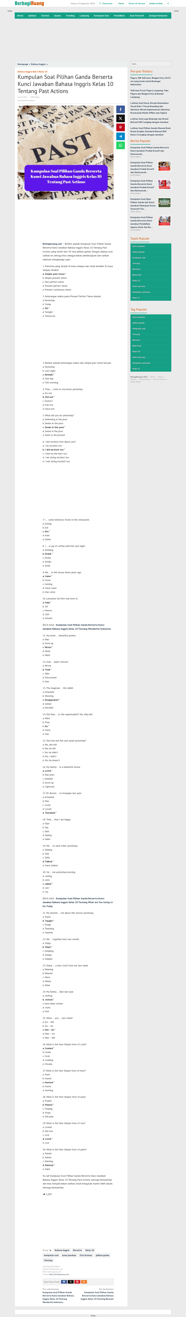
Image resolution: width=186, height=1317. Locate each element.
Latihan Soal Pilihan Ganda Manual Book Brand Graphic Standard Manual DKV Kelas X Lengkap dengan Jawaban (150, 131)
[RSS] (84, 1282)
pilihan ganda (102, 1255)
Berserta (77, 1250)
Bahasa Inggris (62, 1250)
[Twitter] (71, 1282)
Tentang (48, 1260)
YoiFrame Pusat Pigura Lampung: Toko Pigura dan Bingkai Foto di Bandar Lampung (149, 93)
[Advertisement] (93, 39)
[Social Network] (168, 3)
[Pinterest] (77, 1282)
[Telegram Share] (120, 136)
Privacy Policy (144, 379)
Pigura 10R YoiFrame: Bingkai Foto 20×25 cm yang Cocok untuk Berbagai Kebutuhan (150, 81)
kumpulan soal (51, 1255)
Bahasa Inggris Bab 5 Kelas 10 (32, 71)
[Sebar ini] (120, 109)
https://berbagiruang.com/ (59, 1274)
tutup (9, 11)
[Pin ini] (120, 127)
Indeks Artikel (135, 382)
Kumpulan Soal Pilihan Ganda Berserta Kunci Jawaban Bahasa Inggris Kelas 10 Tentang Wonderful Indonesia (58, 1295)
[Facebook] (64, 1282)
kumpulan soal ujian (141, 292)
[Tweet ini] (120, 118)
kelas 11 (136, 297)
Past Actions (86, 1255)
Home (152, 377)
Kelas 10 (90, 1250)
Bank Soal (136, 275)
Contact (133, 379)
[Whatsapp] (120, 145)
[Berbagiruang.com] (29, 3)
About (160, 377)
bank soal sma (138, 286)
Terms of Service (159, 379)
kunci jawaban (69, 1255)
